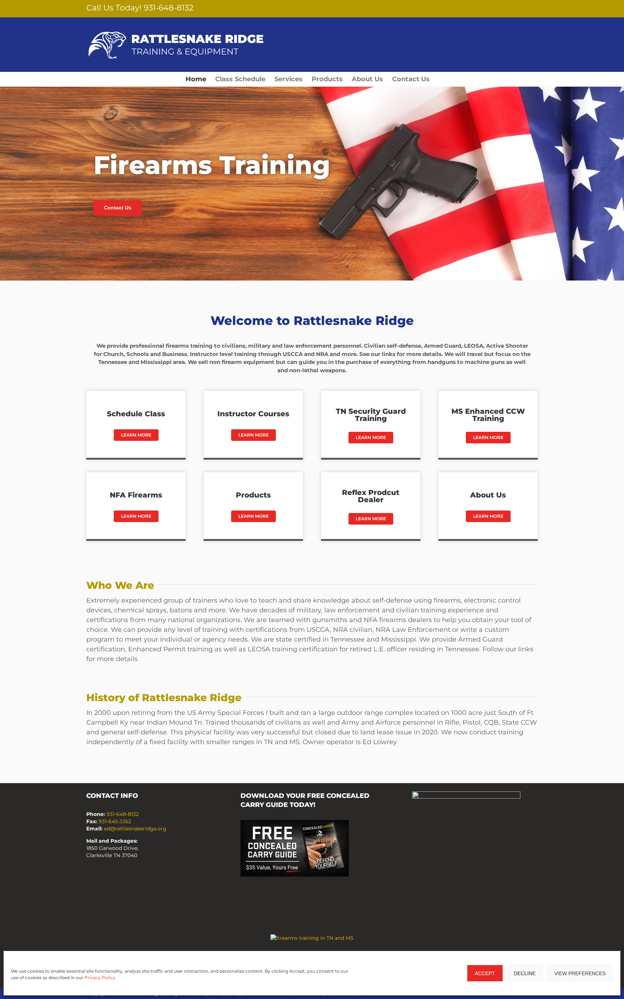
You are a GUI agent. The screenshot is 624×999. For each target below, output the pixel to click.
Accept (485, 973)
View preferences (580, 973)
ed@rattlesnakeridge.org (135, 828)
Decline (525, 973)
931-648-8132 (169, 8)
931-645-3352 (115, 821)
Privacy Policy (99, 977)
